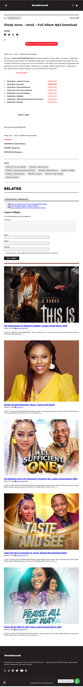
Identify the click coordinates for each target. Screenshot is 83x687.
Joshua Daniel (20, 328)
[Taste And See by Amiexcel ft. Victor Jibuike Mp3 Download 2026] (41, 549)
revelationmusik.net (14, 18)
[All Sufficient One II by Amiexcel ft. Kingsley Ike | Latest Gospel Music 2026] (41, 475)
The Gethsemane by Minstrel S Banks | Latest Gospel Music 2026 (35, 326)
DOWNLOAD (52, 81)
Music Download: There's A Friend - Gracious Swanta (27, 208)
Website (6, 247)
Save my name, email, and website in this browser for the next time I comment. (32, 253)
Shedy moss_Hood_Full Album (54, 173)
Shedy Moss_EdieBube (68, 170)
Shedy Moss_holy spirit (35, 173)
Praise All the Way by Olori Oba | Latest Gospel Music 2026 (32, 627)
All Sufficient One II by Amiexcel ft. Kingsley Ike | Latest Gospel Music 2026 (40, 479)
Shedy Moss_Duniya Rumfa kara (48, 170)
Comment (7, 220)
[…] (22, 334)
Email (6, 241)
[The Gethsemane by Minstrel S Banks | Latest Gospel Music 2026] (41, 322)
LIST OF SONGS (21, 73)
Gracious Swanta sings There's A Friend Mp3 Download (28, 204)
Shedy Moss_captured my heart (38, 167)
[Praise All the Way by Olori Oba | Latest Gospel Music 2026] (41, 623)
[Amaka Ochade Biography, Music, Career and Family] (41, 401)
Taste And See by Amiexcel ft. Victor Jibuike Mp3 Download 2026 (35, 553)
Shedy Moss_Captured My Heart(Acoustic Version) (20, 170)
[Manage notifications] (4, 682)
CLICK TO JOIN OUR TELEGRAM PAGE (42, 44)
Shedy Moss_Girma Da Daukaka (15, 173)
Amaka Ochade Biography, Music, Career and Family (29, 405)
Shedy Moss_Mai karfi (12, 177)
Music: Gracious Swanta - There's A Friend (24, 206)
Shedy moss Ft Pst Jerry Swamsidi (16, 167)
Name (6, 235)
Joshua (18, 407)
